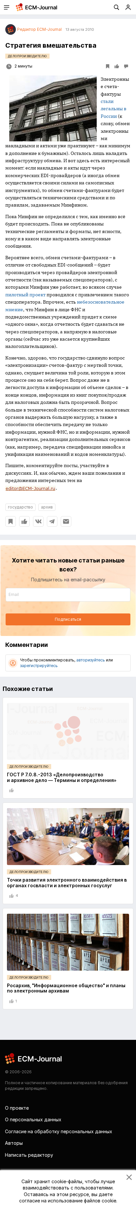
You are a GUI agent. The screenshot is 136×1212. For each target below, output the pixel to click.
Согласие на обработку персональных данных (58, 1131)
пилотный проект (25, 295)
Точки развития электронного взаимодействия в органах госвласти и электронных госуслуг (67, 882)
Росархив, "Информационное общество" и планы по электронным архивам (66, 988)
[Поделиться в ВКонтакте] (38, 521)
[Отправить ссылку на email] (66, 521)
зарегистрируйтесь (39, 665)
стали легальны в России (113, 108)
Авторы (14, 1143)
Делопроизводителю (27, 56)
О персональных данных (33, 1119)
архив (47, 507)
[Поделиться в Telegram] (52, 521)
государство (20, 507)
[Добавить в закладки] (10, 521)
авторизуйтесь (90, 659)
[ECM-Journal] (33, 1058)
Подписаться (68, 619)
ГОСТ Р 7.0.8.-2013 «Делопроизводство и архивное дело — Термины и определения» (62, 777)
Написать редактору (29, 1155)
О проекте (17, 1108)
